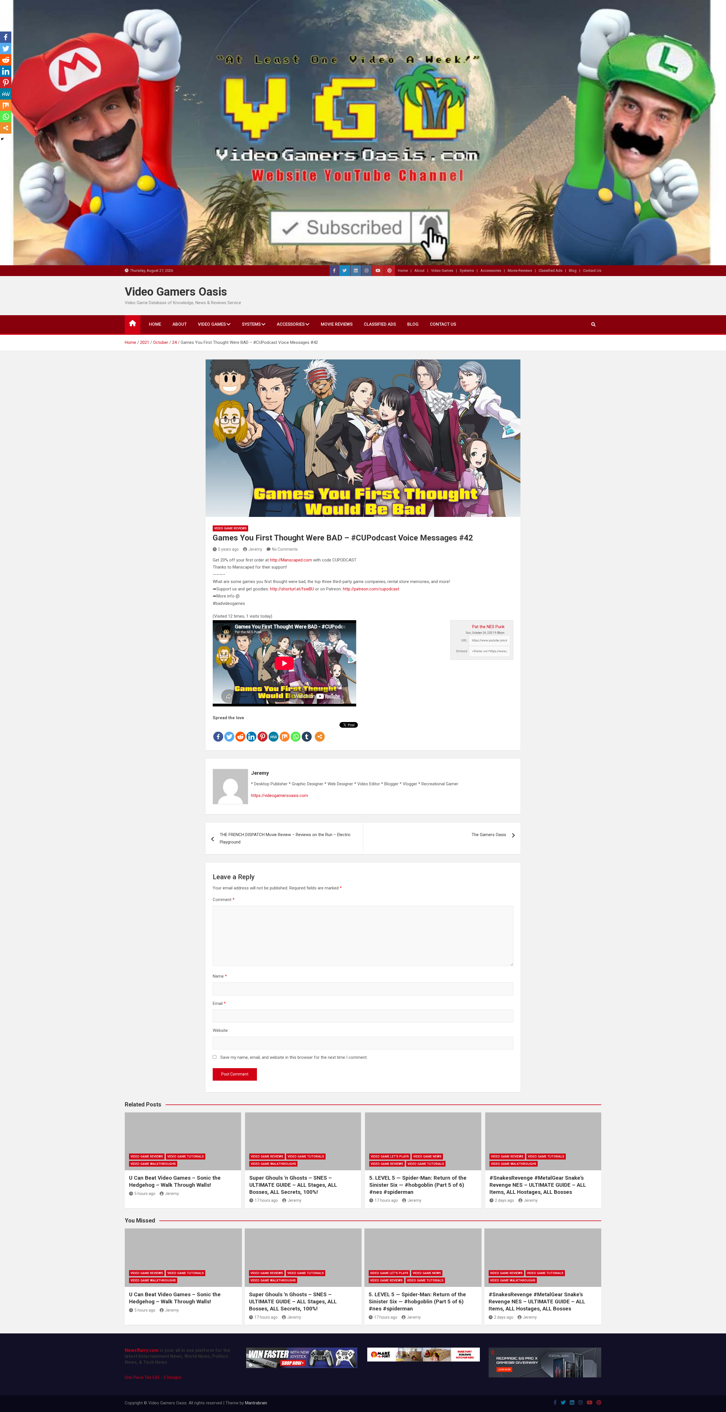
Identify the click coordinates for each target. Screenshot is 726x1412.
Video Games (442, 270)
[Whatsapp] (296, 732)
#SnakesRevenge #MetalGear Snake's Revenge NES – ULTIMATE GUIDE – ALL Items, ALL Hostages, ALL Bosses (537, 1185)
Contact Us (592, 270)
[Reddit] (240, 732)
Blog (573, 270)
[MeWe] (273, 732)
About (419, 270)
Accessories (490, 270)
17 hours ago (266, 1200)
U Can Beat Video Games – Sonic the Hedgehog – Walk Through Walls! (175, 1181)
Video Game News (427, 1156)
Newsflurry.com (142, 1350)
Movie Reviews (520, 270)
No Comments (285, 549)
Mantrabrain (256, 1402)
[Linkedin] (251, 732)
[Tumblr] (307, 732)
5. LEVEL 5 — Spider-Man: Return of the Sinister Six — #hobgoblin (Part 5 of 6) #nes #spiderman (418, 1185)
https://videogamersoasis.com (279, 795)
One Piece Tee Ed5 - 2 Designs (153, 1377)
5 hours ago (144, 1193)
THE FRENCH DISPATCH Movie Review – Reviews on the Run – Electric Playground (285, 838)
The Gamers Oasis (489, 834)
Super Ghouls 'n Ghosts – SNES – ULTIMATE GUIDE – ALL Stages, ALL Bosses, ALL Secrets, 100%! (293, 1185)
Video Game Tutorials (185, 1156)
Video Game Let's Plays (390, 1156)
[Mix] (285, 732)
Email (219, 1003)
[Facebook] (218, 732)
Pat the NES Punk (488, 626)
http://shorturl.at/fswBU (292, 589)
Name (220, 976)
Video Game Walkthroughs (153, 1164)
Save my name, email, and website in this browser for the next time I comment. (294, 1057)
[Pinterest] (262, 732)
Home (403, 270)
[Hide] (2, 139)
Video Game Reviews (230, 528)
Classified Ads (550, 270)
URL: (464, 640)
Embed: (462, 651)
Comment (224, 899)
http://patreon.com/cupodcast (371, 589)
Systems (467, 270)
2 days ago (504, 1200)
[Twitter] (229, 732)
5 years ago (228, 549)
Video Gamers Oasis (176, 291)
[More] (320, 732)
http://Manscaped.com (291, 560)
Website (220, 1030)
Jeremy (255, 549)
